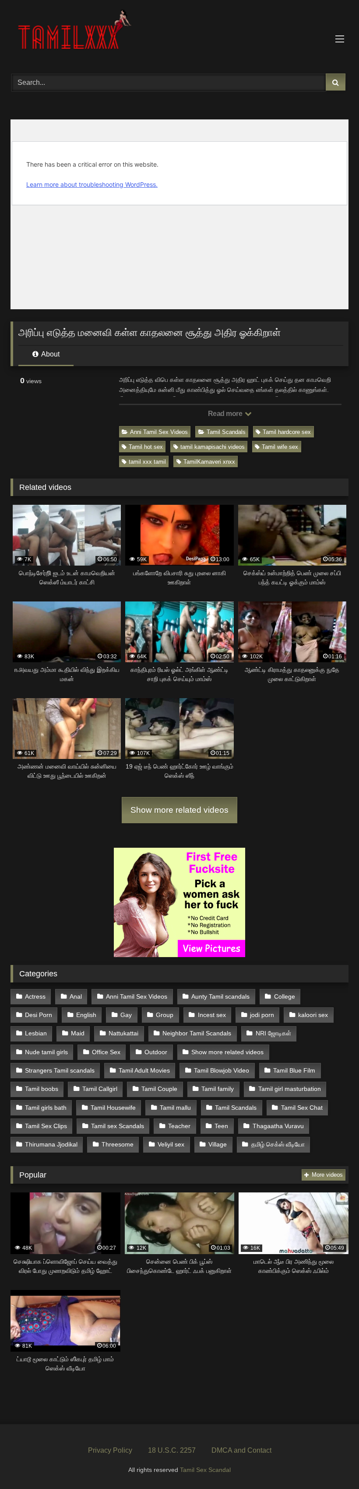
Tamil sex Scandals (117, 1125)
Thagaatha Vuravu (278, 1125)
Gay (126, 1014)
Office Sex (106, 1052)
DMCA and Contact (241, 1450)
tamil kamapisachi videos (212, 447)
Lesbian (36, 1033)
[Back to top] (331, 1463)
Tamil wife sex (280, 447)
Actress (35, 996)
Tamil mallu (175, 1107)
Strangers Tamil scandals (60, 1070)
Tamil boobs (41, 1088)
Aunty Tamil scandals (220, 996)
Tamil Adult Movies (144, 1070)
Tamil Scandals (226, 432)
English (86, 1014)
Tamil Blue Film (294, 1070)
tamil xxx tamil (147, 461)
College (284, 996)
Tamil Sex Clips (46, 1125)
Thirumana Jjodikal (51, 1144)
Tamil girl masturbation (289, 1088)
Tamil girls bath (46, 1107)
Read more (226, 413)
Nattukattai (123, 1033)
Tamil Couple (159, 1088)
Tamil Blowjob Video (221, 1070)
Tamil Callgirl (99, 1088)
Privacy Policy (110, 1450)
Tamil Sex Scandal (205, 1469)
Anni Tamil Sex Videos (159, 432)
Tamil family (217, 1088)
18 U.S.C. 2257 (172, 1450)
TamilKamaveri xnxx (209, 461)
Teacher (179, 1125)
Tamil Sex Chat (302, 1107)
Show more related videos (179, 809)
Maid (77, 1033)
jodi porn (262, 1014)
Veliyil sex (171, 1144)
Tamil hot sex (146, 447)
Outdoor (155, 1052)
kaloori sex (313, 1014)
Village (217, 1144)
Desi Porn (38, 1014)
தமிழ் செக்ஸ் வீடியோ (278, 1144)
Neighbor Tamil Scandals (196, 1033)
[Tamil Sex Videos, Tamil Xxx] (179, 33)
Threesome (118, 1144)
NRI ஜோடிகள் (273, 1033)
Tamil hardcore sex (287, 432)
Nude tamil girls (46, 1052)
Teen (221, 1125)
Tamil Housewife (113, 1107)
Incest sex (212, 1014)
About (50, 354)
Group (164, 1014)
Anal (76, 996)
